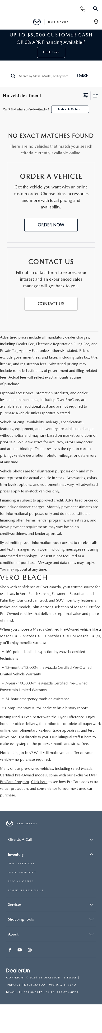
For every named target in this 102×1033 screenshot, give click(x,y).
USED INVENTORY (22, 872)
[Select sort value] (94, 95)
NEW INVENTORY (21, 863)
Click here (39, 782)
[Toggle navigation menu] (6, 22)
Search (82, 75)
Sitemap (70, 977)
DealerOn (52, 977)
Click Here (51, 52)
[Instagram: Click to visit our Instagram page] (30, 950)
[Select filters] (86, 96)
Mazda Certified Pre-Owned (56, 629)
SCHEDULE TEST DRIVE (26, 890)
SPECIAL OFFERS (21, 881)
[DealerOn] (18, 970)
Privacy (14, 984)
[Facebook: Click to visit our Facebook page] (10, 950)
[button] (51, 225)
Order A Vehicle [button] (70, 109)
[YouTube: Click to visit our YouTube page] (20, 950)
